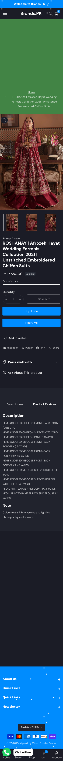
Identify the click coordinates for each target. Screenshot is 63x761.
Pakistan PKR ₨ (30, 727)
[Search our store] (51, 13)
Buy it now (31, 311)
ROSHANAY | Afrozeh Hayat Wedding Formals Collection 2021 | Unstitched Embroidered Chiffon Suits (34, 101)
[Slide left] (5, 222)
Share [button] (56, 347)
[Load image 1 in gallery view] (12, 222)
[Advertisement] (31, 57)
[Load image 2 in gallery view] (31, 222)
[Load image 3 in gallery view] (50, 222)
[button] (31, 362)
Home (31, 92)
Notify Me (31, 323)
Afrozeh (16, 238)
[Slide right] (57, 222)
